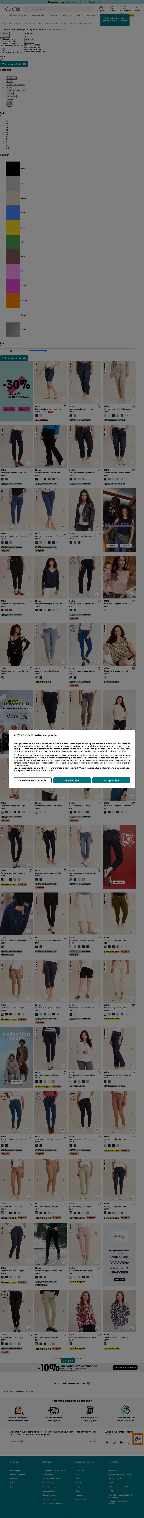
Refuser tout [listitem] (72, 780)
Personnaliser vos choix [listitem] (32, 780)
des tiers (114, 755)
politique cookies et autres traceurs (36, 770)
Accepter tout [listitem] (111, 780)
